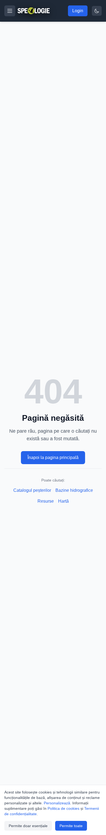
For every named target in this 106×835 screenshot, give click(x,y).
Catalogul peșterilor (32, 490)
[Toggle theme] (97, 11)
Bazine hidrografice (74, 490)
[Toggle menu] (9, 10)
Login (77, 10)
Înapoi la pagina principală (53, 457)
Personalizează (57, 803)
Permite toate (71, 826)
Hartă (63, 501)
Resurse (46, 501)
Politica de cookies (63, 808)
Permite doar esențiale (28, 826)
